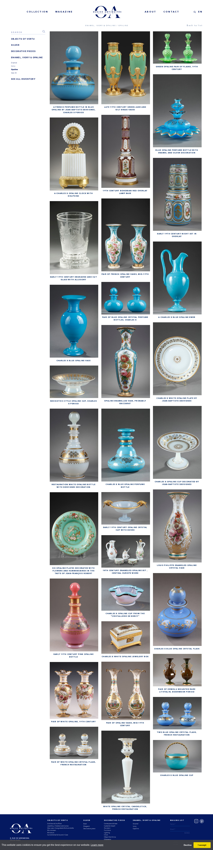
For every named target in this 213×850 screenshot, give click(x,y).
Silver (86, 820)
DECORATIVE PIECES (23, 51)
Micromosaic (51, 830)
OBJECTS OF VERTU (23, 39)
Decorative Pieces (114, 820)
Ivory (134, 826)
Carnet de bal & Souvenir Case (57, 835)
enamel (14, 63)
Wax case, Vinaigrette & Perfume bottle (60, 828)
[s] (195, 12)
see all (14, 73)
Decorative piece (89, 829)
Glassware (107, 839)
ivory (13, 66)
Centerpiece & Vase (110, 824)
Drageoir (86, 826)
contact (171, 12)
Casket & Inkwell (109, 826)
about (150, 12)
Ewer (85, 824)
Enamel (135, 824)
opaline (14, 69)
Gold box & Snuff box (54, 824)
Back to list (195, 25)
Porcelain (107, 828)
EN (200, 12)
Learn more (97, 845)
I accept (202, 845)
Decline (188, 845)
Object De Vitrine (110, 837)
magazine (64, 12)
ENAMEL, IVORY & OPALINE (27, 57)
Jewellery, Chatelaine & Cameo (58, 826)
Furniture (107, 830)
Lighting (107, 833)
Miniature (50, 833)
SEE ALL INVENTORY (23, 79)
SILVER (15, 45)
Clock (106, 835)
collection (37, 12)
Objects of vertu (57, 820)
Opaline (136, 829)
